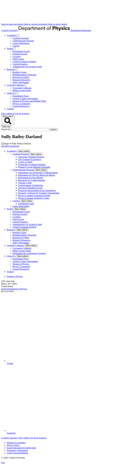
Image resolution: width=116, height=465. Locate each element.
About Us (11, 93)
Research (11, 69)
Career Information (20, 43)
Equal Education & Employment (21, 448)
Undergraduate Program (23, 41)
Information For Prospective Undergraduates (38, 172)
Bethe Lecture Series (21, 90)
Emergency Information (17, 450)
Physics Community (21, 103)
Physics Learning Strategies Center (33, 198)
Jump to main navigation (12, 24)
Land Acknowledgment (17, 453)
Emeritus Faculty (20, 54)
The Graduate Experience (29, 159)
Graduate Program (20, 38)
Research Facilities (20, 77)
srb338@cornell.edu (10, 146)
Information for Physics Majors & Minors (36, 175)
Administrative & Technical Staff (27, 66)
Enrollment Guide (26, 203)
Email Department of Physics (14, 289)
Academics (12, 35)
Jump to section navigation (36, 24)
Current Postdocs (20, 64)
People (10, 48)
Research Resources (21, 80)
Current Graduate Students (24, 61)
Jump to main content (57, 24)
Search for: (6, 129)
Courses (16, 46)
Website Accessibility (16, 442)
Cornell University (9, 30)
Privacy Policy (13, 445)
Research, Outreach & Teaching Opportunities (38, 193)
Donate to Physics (15, 276)
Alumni (10, 109)
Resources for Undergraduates (31, 180)
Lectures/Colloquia (15, 85)
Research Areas (19, 72)
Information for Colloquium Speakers (29, 253)
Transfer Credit (25, 183)
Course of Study (25, 162)
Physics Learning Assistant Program (34, 195)
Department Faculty (21, 51)
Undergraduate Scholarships (30, 185)
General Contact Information (25, 98)
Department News (20, 96)
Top (3, 462)
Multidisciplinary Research (24, 75)
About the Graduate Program (31, 157)
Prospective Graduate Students (31, 164)
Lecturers (16, 56)
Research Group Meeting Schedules (34, 167)
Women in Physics (20, 264)
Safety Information (20, 82)
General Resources (20, 106)
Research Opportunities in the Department (37, 190)
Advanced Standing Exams (30, 188)
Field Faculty (18, 59)
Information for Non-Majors (30, 177)
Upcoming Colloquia (21, 88)
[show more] (18, 35)
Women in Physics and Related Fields (29, 101)
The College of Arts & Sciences (15, 113)
